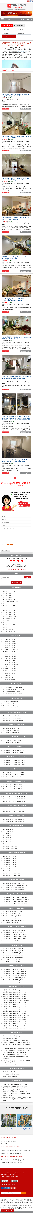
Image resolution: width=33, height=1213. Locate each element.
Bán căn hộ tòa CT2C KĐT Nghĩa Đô (13, 955)
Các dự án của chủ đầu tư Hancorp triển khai (15, 1040)
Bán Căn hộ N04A (8, 627)
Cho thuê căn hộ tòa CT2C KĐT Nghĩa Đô (14, 975)
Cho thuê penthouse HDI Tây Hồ (12, 940)
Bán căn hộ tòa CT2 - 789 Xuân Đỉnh (13, 821)
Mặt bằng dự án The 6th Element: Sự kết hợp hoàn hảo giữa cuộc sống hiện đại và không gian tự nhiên (17, 1099)
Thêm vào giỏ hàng (25, 108)
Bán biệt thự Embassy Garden (11, 691)
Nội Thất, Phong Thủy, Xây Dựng (11, 1156)
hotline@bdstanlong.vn (11, 1176)
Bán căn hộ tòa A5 (8, 837)
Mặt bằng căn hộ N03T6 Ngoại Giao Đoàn (14, 1019)
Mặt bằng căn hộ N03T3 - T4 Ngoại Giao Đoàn (16, 1015)
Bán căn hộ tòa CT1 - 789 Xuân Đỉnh (13, 819)
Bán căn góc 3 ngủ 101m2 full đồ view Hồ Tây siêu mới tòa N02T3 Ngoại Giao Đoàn (16, 179)
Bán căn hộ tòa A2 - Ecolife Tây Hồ (12, 787)
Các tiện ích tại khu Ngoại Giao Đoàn (13, 1064)
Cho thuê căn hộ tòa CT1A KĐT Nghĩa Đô (14, 969)
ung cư (3, 1202)
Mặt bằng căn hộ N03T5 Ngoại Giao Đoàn (14, 1017)
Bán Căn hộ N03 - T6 (9, 620)
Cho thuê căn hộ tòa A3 (9, 860)
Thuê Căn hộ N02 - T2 (9, 656)
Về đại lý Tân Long (6, 1144)
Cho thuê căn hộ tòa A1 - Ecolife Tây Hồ (14, 797)
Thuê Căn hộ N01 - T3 (9, 643)
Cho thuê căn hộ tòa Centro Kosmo (13, 720)
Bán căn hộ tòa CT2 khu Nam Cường (13, 774)
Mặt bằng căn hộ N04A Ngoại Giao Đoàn (14, 1026)
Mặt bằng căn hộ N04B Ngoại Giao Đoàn (14, 1028)
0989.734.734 (26, 19)
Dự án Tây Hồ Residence (10, 1076)
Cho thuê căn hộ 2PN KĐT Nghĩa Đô (13, 980)
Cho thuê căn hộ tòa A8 (9, 871)
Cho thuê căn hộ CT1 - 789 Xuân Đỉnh (13, 809)
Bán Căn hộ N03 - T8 (9, 625)
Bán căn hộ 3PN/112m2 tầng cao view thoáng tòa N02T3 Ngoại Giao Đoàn (16, 338)
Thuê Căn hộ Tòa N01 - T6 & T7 (12, 649)
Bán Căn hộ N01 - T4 (9, 597)
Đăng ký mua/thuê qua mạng (16, 569)
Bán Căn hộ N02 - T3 (9, 610)
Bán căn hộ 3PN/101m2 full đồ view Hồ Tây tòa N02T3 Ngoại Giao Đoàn (15, 218)
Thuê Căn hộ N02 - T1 (9, 654)
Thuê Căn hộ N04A (8, 675)
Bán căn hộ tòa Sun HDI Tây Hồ (12, 913)
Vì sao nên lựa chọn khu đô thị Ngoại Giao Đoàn (15, 1160)
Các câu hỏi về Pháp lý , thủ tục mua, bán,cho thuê (15, 1150)
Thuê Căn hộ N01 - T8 (9, 652)
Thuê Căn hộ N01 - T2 (9, 641)
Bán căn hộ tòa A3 (8, 833)
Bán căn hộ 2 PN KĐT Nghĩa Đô (12, 959)
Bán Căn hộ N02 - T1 (9, 606)
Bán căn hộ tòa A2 (8, 831)
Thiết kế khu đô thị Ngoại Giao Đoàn (11, 1162)
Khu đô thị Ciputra (19, 1208)
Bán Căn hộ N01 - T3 (9, 595)
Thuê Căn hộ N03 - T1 (9, 660)
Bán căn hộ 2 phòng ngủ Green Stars (13, 887)
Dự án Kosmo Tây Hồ (9, 1072)
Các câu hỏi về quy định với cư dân (11, 1153)
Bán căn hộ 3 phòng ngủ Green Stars (13, 889)
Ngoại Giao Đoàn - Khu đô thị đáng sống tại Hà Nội (17, 1084)
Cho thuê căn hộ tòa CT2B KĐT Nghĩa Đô (14, 973)
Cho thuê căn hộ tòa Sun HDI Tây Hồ (13, 932)
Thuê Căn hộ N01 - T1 (9, 639)
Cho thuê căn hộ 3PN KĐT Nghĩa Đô (13, 982)
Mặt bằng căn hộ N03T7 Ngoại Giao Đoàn (14, 1021)
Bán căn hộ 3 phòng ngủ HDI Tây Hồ (13, 920)
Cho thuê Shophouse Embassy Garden (14, 708)
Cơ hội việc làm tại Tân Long (9, 1141)
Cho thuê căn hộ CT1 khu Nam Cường (14, 760)
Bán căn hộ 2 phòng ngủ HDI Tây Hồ (13, 918)
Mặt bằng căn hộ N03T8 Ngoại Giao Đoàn (14, 1023)
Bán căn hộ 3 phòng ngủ (10, 848)
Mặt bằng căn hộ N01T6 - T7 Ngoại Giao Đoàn (16, 1000)
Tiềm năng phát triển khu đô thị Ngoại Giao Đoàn (16, 1042)
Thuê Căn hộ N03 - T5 (9, 666)
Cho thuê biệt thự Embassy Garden (13, 706)
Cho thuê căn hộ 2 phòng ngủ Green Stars (15, 901)
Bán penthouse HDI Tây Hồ (10, 922)
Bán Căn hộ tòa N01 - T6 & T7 (11, 601)
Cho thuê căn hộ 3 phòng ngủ (11, 875)
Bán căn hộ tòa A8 (8, 844)
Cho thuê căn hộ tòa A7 (9, 869)
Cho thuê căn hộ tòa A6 (9, 866)
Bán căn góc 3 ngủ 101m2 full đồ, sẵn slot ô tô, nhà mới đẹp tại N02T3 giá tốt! (16, 137)
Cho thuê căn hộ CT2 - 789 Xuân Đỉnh (13, 811)
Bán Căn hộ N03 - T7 (9, 623)
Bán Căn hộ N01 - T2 (9, 593)
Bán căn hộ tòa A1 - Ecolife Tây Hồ (12, 784)
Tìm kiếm (9, 37)
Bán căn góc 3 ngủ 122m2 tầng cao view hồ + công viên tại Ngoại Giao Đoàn (16, 95)
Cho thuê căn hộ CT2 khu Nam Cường (14, 762)
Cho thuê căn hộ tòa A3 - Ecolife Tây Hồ (14, 801)
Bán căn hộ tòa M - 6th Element (12, 740)
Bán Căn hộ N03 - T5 (9, 618)
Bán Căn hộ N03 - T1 (9, 612)
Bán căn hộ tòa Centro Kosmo (11, 732)
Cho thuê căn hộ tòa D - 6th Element (13, 752)
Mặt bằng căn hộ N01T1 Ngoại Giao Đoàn (14, 990)
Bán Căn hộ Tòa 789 (9, 631)
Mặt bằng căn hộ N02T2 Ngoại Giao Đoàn (14, 1007)
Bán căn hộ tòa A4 (8, 835)
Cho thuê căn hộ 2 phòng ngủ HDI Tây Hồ (14, 936)
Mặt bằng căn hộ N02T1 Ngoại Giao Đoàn (14, 1004)
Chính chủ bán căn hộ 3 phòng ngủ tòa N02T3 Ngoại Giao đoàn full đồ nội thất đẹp (16, 377)
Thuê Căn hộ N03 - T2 (9, 662)
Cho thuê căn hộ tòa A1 (9, 856)
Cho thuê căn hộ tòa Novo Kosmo (12, 716)
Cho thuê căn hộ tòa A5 (9, 864)
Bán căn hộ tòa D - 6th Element (12, 742)
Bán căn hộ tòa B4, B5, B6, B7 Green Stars (15, 885)
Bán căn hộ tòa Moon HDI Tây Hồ (12, 911)
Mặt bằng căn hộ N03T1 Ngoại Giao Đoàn (14, 1011)
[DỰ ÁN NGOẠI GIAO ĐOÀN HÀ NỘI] (16, 9)
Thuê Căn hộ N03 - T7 (9, 671)
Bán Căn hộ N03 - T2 (9, 614)
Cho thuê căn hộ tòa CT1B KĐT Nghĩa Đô (14, 971)
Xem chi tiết (5, 108)
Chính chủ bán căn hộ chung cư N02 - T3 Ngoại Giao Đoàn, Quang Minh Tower (15, 460)
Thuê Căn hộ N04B (8, 677)
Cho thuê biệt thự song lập (10, 701)
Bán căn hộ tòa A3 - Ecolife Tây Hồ (12, 789)
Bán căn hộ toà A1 (8, 829)
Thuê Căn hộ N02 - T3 (9, 658)
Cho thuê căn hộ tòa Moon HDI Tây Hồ (14, 930)
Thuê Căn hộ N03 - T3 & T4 (11, 664)
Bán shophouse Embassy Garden (12, 693)
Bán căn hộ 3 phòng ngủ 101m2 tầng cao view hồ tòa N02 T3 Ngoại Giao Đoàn (16, 299)
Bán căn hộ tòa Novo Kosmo (11, 728)
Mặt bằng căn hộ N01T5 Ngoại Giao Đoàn (14, 998)
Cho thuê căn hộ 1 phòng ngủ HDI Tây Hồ (14, 934)
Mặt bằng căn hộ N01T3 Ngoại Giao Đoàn (14, 994)
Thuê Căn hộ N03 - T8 (9, 673)
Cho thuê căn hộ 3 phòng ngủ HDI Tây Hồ (14, 938)
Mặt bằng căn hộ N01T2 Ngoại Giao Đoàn (14, 992)
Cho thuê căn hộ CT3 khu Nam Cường (14, 764)
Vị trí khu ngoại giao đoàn (10, 1038)
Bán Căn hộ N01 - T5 (9, 599)
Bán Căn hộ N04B (8, 629)
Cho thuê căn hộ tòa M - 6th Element (13, 750)
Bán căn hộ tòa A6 (8, 839)
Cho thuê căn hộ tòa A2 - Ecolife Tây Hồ (14, 799)
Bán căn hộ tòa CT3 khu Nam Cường (13, 776)
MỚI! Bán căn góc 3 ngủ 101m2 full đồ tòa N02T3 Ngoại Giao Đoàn (15, 257)
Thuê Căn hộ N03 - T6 (9, 669)
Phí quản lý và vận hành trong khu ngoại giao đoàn (17, 1048)
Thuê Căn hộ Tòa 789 (9, 679)
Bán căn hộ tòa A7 (8, 842)
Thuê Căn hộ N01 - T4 (9, 645)
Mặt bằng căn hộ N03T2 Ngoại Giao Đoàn (14, 1013)
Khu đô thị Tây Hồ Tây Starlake (11, 1074)
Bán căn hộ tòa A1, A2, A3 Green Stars (14, 883)
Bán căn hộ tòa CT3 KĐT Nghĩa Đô (13, 957)
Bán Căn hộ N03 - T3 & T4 (10, 616)
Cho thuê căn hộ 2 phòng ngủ (11, 873)
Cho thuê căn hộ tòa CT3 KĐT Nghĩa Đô (14, 977)
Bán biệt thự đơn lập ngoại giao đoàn (13, 689)
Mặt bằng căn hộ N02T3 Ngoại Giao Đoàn (14, 1009)
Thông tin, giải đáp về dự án (10, 1147)
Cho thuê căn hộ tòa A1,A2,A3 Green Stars (15, 897)
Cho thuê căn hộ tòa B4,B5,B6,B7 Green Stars (16, 899)
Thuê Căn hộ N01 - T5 (9, 647)
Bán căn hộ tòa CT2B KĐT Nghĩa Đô (13, 953)
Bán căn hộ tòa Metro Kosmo (11, 730)
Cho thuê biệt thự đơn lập (10, 703)
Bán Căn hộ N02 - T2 (9, 608)
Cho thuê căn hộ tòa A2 (9, 858)
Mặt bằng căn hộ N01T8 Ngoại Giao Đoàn (14, 1002)
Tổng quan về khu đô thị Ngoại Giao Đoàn (14, 1036)
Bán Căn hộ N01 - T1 (9, 591)
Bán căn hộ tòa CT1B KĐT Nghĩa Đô (13, 950)
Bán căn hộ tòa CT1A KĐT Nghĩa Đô (13, 948)
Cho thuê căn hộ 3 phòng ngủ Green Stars (15, 903)
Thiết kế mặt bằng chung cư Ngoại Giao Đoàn (16, 1050)
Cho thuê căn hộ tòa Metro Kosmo (12, 718)
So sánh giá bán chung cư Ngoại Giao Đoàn (15, 1054)
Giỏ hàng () (17, 582)
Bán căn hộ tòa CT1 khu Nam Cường (13, 772)
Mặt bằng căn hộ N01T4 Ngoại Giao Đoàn (14, 996)
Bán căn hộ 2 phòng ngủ (10, 846)
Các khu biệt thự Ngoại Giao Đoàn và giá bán (15, 1052)
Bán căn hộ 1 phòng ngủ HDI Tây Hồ (13, 916)
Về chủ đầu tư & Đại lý (8, 1137)
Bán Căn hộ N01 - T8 (9, 603)
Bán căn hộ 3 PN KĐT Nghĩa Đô (12, 961)
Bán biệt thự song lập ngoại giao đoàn (13, 687)
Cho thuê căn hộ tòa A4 (9, 862)
